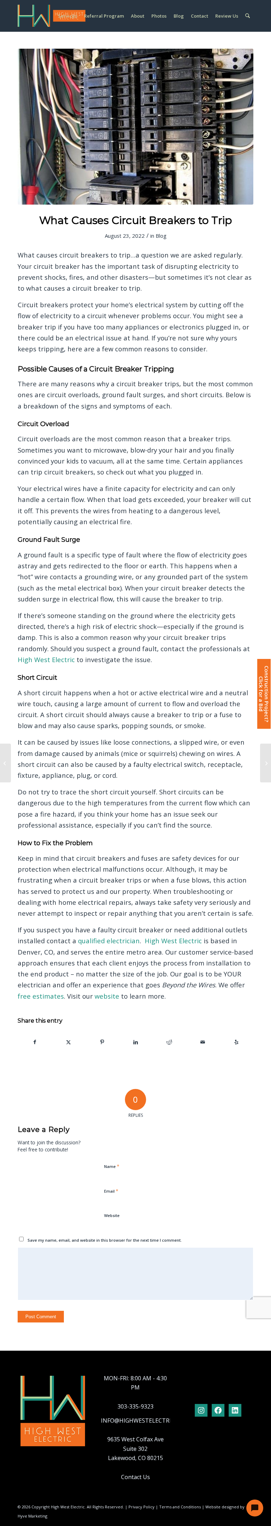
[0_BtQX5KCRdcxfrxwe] (135, 127)
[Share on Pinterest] (102, 1042)
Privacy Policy (141, 1506)
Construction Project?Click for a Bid (264, 694)
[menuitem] (67, 15)
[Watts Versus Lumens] (265, 763)
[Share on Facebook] (35, 1042)
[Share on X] (68, 1042)
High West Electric (46, 659)
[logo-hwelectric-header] (51, 15)
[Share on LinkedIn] (135, 1042)
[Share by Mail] (202, 1042)
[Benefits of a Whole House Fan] (5, 763)
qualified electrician (109, 940)
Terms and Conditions (180, 1506)
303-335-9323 (135, 1406)
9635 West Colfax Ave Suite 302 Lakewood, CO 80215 (135, 1448)
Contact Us (135, 1477)
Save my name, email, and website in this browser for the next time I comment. (105, 1240)
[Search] (247, 15)
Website (112, 1215)
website (107, 996)
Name (111, 1166)
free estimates (41, 996)
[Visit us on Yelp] (236, 1042)
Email (111, 1191)
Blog (161, 235)
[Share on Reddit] (169, 1042)
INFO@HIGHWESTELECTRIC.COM (145, 1420)
